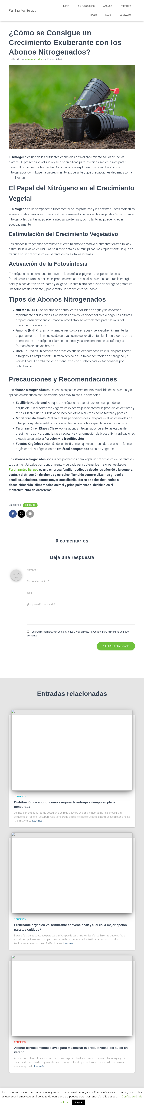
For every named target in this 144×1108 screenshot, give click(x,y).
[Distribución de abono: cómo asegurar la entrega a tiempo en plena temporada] (72, 750)
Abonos (107, 6)
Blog (108, 15)
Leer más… (38, 820)
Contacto (125, 15)
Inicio (66, 6)
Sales (93, 15)
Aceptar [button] (78, 1102)
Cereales (126, 6)
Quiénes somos (86, 6)
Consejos (30, 505)
